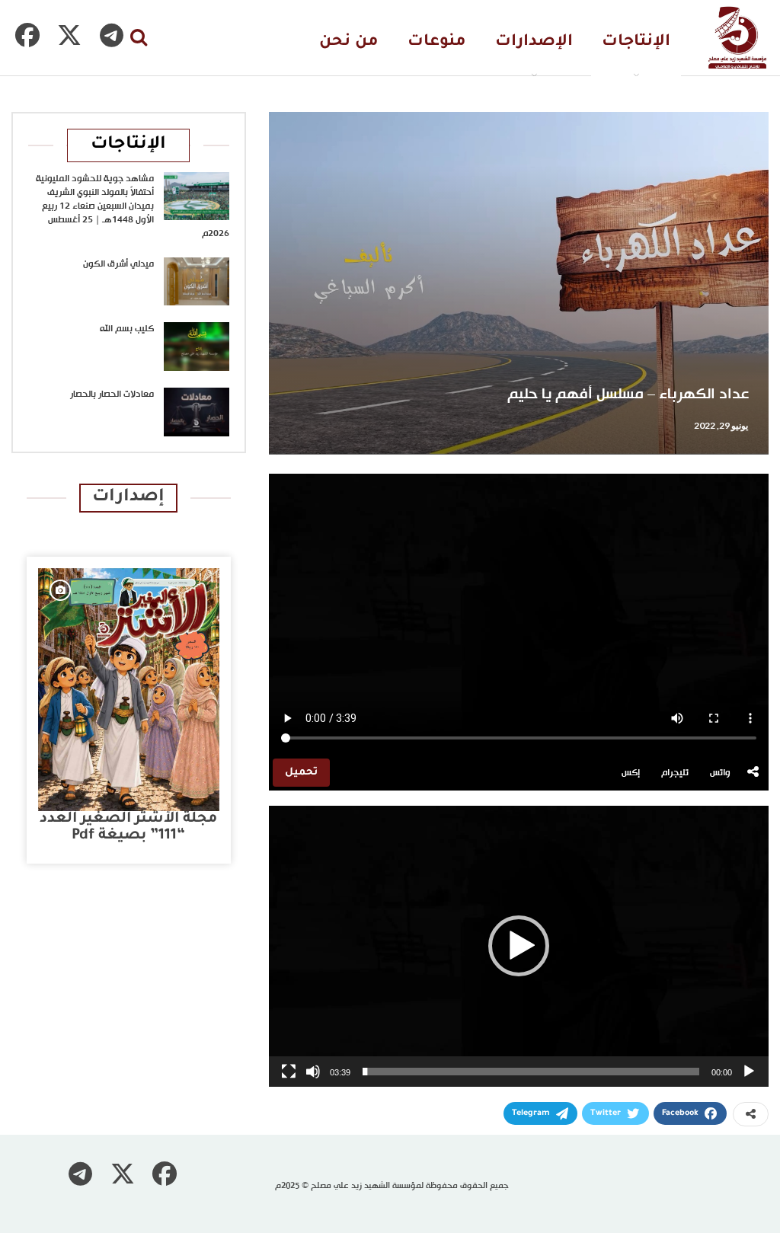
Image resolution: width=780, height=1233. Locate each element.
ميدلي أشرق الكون (118, 264)
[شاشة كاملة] (288, 1071)
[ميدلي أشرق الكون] (196, 281)
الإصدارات (534, 42)
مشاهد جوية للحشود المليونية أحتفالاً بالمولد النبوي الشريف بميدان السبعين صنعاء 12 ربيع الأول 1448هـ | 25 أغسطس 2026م (132, 206)
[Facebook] (27, 35)
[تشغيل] (748, 1071)
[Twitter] (69, 35)
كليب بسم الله (127, 329)
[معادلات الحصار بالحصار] (196, 412)
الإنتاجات (636, 42)
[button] (518, 945)
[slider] (531, 1071)
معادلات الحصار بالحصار (112, 394)
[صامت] (313, 1071)
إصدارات (128, 497)
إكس (631, 773)
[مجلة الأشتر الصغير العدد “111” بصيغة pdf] (128, 689)
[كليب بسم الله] (196, 346)
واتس (720, 773)
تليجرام (675, 773)
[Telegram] (111, 35)
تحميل (301, 772)
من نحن (349, 42)
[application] (519, 946)
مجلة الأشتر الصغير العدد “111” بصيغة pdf (128, 827)
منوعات (437, 42)
